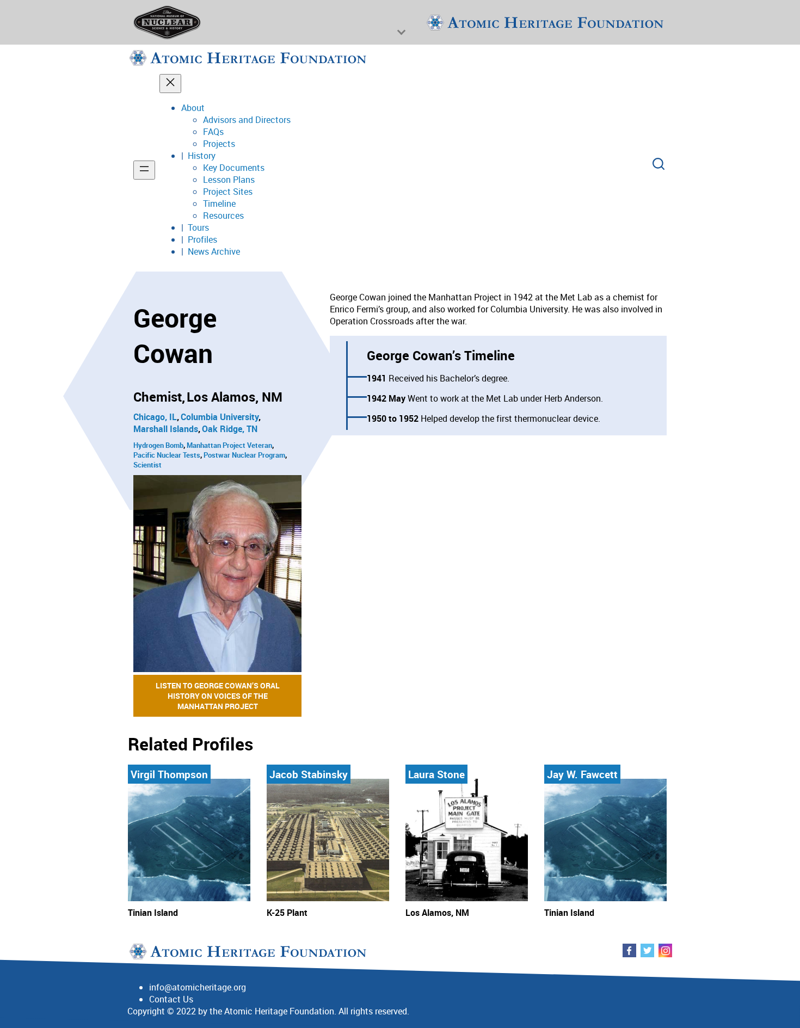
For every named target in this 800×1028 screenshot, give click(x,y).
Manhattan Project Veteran (229, 445)
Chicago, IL (155, 417)
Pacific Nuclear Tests (166, 455)
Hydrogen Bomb (158, 445)
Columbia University (220, 417)
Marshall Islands (165, 429)
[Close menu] (170, 83)
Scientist (147, 465)
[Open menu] (144, 170)
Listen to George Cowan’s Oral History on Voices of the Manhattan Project (218, 695)
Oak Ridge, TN (229, 429)
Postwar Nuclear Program (244, 455)
